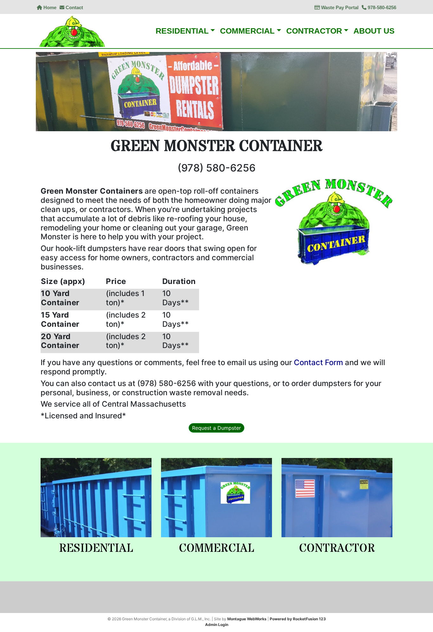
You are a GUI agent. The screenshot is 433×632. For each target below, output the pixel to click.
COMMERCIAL (216, 549)
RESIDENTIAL (96, 549)
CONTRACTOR (337, 549)
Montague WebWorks (247, 618)
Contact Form (318, 362)
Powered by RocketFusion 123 (298, 618)
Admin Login (216, 624)
